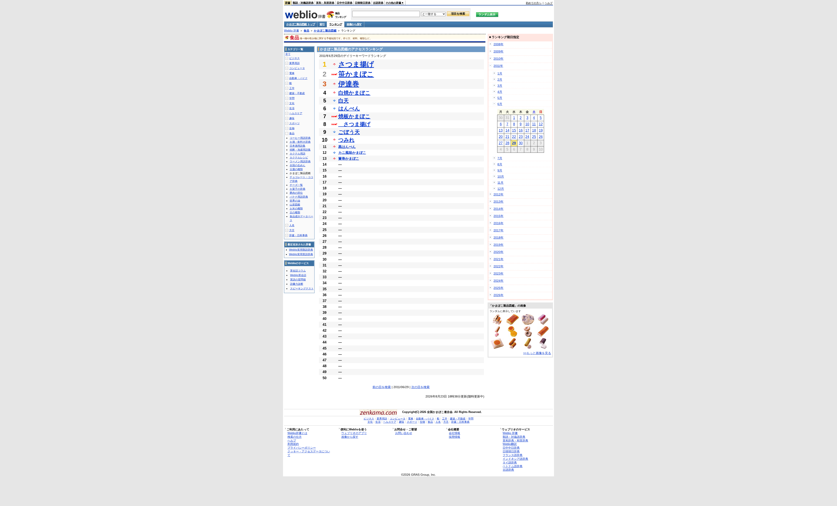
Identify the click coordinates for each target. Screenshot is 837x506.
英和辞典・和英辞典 (515, 440)
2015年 (498, 216)
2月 (499, 79)
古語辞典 (378, 3)
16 (521, 130)
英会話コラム (298, 270)
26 (541, 137)
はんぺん (349, 108)
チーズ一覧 (296, 185)
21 (507, 137)
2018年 (498, 237)
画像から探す (354, 24)
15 (514, 130)
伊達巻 (348, 84)
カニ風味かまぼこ (352, 153)
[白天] (527, 324)
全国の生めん (297, 165)
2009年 (498, 51)
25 (534, 137)
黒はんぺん (347, 147)
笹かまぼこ (356, 74)
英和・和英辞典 (325, 3)
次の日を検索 (420, 387)
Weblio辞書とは (297, 433)
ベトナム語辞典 (512, 466)
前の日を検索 (382, 387)
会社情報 (454, 433)
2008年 (498, 44)
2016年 (498, 223)
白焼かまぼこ (354, 93)
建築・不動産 (297, 93)
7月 (499, 158)
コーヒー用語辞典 (300, 137)
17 (527, 130)
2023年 (498, 273)
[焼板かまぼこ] (543, 336)
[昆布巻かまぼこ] (543, 348)
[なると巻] (497, 336)
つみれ (346, 140)
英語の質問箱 (298, 279)
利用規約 (293, 444)
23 (521, 137)
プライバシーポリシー (302, 447)
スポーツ (294, 123)
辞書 (287, 3)
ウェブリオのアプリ (354, 433)
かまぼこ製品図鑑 (325, 30)
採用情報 (454, 436)
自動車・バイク (298, 78)
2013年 (498, 201)
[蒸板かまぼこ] (543, 324)
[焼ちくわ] (497, 324)
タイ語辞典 (510, 462)
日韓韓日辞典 (363, 3)
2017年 (498, 230)
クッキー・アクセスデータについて (309, 453)
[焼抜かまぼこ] (512, 324)
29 (514, 143)
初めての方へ (533, 3)
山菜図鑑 (295, 204)
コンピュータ (297, 68)
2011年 (498, 66)
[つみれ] (528, 336)
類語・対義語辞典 (303, 3)
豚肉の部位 (296, 192)
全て (288, 54)
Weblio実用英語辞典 (301, 254)
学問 (291, 98)
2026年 (498, 295)
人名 (291, 225)
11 (534, 124)
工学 (291, 88)
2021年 (498, 259)
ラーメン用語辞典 (300, 161)
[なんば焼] (497, 348)
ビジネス (294, 58)
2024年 (498, 280)
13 (501, 130)
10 (527, 124)
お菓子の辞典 (297, 188)
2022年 (498, 266)
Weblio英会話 (298, 275)
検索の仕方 (295, 436)
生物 (291, 128)
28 (507, 143)
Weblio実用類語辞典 (301, 249)
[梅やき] (512, 336)
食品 (306, 30)
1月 (499, 73)
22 (514, 137)
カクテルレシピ (299, 157)
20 (501, 137)
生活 (291, 108)
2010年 (498, 58)
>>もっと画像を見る (537, 353)
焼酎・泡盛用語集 (300, 149)
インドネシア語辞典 (515, 458)
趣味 (291, 118)
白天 (343, 101)
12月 (500, 188)
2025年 (498, 288)
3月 (499, 85)
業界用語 (294, 63)
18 (534, 130)
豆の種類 (295, 212)
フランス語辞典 (512, 455)
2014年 (498, 209)
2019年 (498, 244)
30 (521, 143)
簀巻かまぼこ (348, 158)
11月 (500, 182)
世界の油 (295, 200)
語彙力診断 (296, 283)
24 (527, 137)
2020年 (498, 252)
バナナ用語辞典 (299, 196)
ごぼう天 (349, 132)
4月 (499, 91)
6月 (499, 104)
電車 (291, 73)
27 (501, 143)
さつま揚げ (356, 64)
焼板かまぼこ (354, 116)
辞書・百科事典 (298, 235)
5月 (499, 98)
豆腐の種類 (296, 169)
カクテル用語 (297, 153)
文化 (291, 103)
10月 (500, 176)
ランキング (335, 24)
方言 (291, 230)
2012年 (498, 194)
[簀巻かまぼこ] (528, 348)
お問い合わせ (403, 433)
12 (541, 124)
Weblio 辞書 (291, 30)
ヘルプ (549, 3)
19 (541, 130)
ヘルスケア (295, 113)
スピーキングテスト (302, 288)
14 (507, 130)
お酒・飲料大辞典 (300, 141)
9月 (499, 170)
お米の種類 (296, 208)
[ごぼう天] (512, 348)
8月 (499, 164)
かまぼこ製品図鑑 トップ (300, 24)
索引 (322, 24)
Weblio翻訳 (510, 444)
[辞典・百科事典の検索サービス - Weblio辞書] (305, 17)
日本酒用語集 (297, 145)
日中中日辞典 (344, 3)
